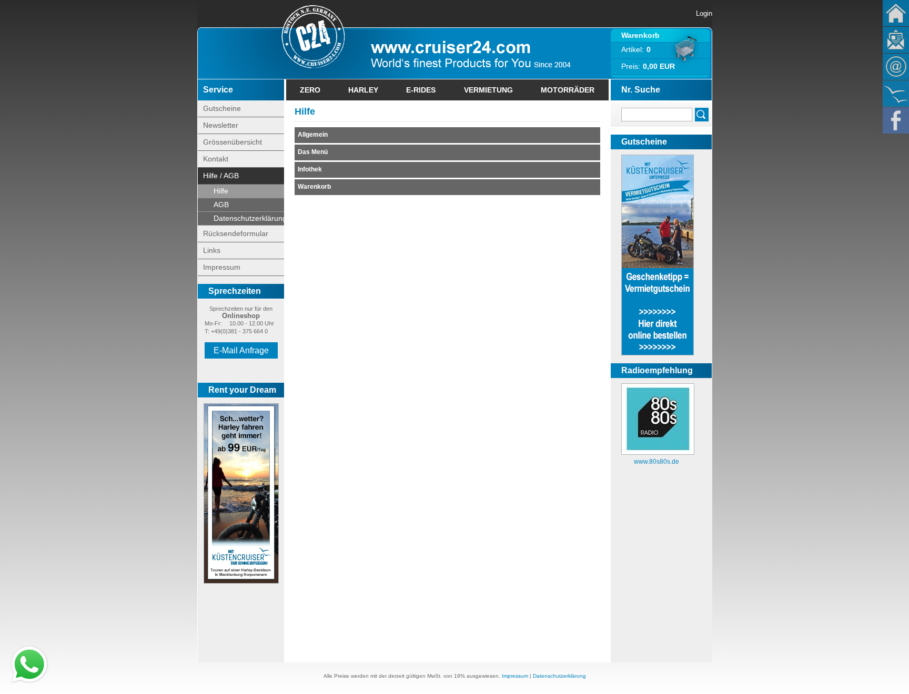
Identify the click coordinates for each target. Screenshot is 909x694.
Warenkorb (640, 35)
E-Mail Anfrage (241, 350)
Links (211, 250)
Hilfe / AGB (221, 175)
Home (896, 13)
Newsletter (896, 40)
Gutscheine (222, 108)
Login (704, 13)
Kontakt (896, 67)
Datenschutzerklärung (249, 218)
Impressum (221, 267)
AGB (221, 204)
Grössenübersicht (232, 142)
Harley (363, 90)
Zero (310, 90)
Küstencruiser (896, 93)
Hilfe (221, 191)
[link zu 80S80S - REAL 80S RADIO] (657, 452)
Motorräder (567, 90)
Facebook (896, 120)
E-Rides (421, 90)
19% (459, 676)
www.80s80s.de (656, 461)
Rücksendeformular (235, 233)
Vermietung (488, 90)
